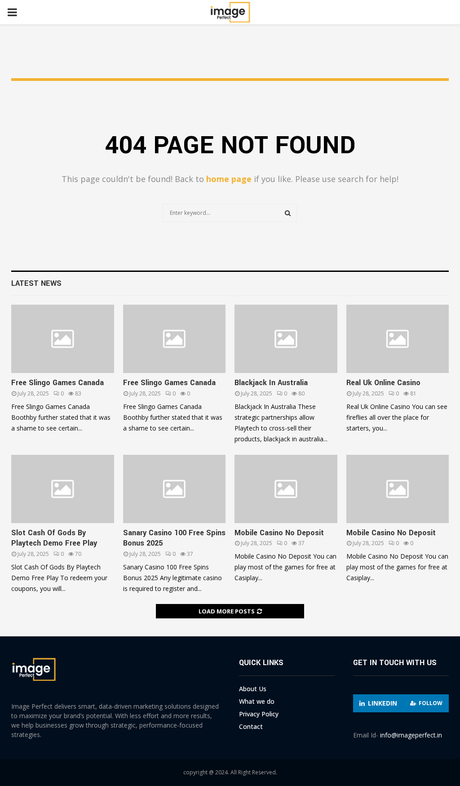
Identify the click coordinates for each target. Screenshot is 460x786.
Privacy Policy (259, 714)
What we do (256, 701)
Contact (251, 726)
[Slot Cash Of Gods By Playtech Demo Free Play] (62, 489)
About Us (252, 689)
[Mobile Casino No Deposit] (285, 489)
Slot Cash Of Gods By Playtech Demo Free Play (54, 538)
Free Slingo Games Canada (57, 382)
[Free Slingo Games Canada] (62, 339)
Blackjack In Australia (271, 382)
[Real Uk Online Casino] (397, 339)
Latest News (36, 283)
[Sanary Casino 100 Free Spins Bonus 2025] (174, 489)
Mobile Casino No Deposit (279, 533)
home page (229, 178)
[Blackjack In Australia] (285, 339)
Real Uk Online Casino (383, 382)
